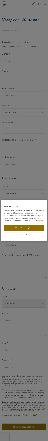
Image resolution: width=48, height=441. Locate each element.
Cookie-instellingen (24, 235)
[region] (24, 220)
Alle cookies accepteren (24, 228)
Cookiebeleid (38, 221)
